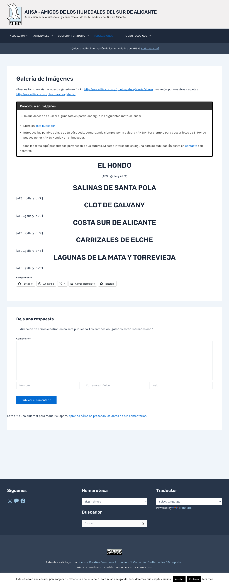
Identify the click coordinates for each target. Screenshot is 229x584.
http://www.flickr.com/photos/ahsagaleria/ (45, 94)
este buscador (45, 125)
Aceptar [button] (179, 579)
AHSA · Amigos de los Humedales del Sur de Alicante (91, 12)
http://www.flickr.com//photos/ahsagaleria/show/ (118, 89)
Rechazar (194, 579)
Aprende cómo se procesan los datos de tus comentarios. (108, 416)
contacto (191, 145)
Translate (185, 507)
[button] (26, 36)
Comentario (23, 338)
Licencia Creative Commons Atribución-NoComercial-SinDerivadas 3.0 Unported (130, 562)
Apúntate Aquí (150, 48)
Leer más (207, 579)
